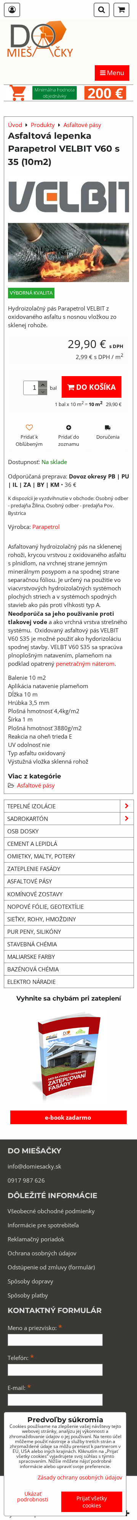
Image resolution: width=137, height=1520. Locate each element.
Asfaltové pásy (36, 785)
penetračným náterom (85, 663)
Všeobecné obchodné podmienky (51, 1211)
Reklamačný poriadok (36, 1239)
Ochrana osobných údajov (42, 1253)
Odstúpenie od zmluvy (37, 1267)
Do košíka (95, 387)
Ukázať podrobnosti (32, 1496)
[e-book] (68, 1057)
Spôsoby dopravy (30, 1281)
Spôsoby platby (28, 1295)
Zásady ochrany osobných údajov (80, 1477)
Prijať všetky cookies (91, 1502)
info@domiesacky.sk (34, 1166)
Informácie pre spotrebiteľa (43, 1225)
